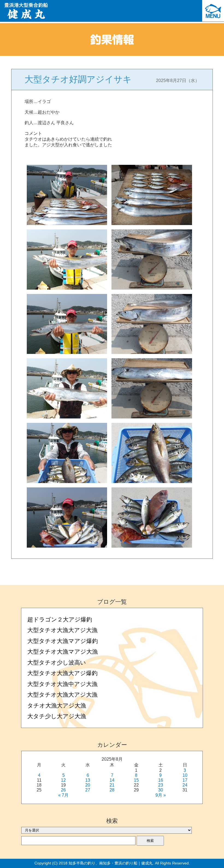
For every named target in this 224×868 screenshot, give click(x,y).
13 (87, 780)
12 (63, 780)
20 (87, 785)
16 (160, 780)
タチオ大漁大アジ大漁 (56, 705)
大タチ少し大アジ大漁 (56, 716)
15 (136, 780)
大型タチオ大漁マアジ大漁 (62, 651)
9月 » (160, 795)
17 (184, 780)
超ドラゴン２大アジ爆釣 (59, 619)
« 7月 (63, 795)
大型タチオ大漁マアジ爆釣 (62, 641)
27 (87, 790)
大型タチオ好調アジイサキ (78, 79)
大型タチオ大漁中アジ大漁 (62, 684)
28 (112, 790)
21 (112, 785)
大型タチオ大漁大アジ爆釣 (62, 673)
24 (184, 785)
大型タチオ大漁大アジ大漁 (62, 630)
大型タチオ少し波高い (56, 662)
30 (160, 790)
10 (184, 775)
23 (160, 785)
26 (63, 790)
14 (112, 780)
